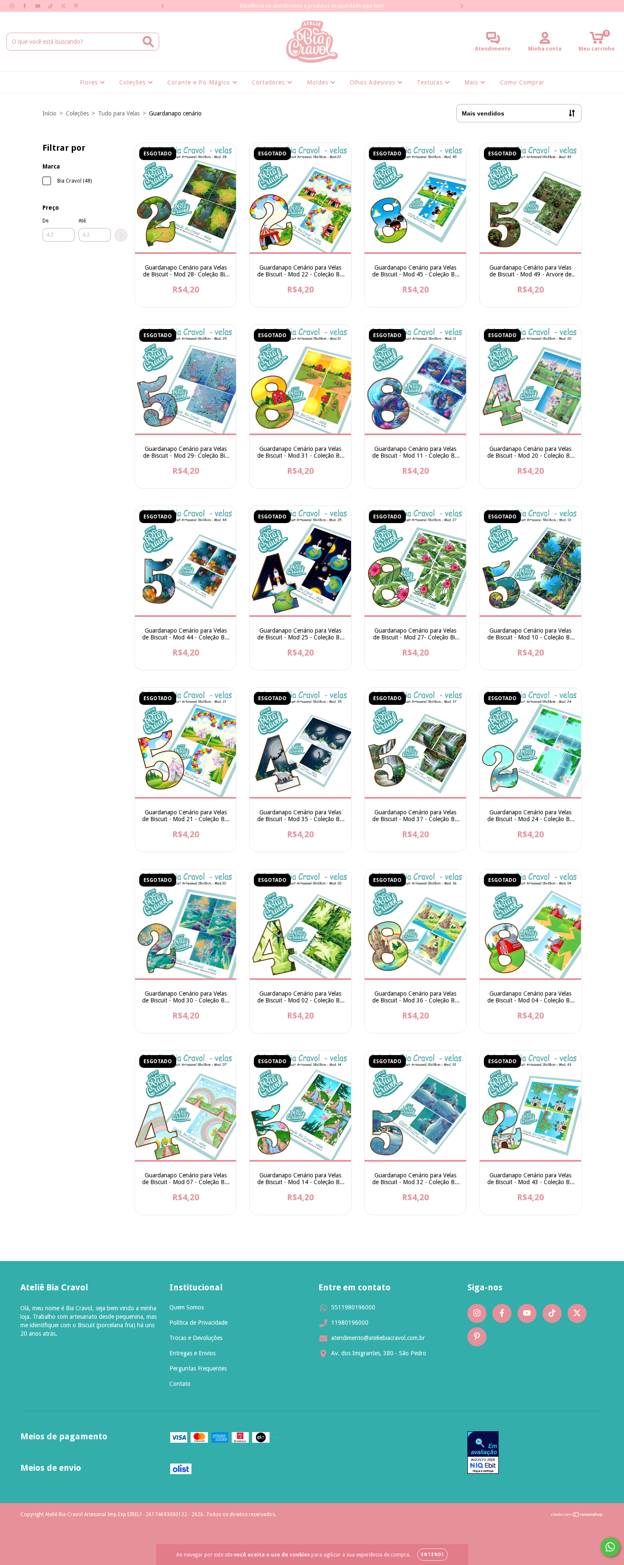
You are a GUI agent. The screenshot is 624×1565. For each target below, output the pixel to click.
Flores (90, 82)
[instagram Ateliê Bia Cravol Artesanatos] (12, 6)
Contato (180, 1383)
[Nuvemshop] (577, 1516)
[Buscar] (148, 42)
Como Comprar (522, 82)
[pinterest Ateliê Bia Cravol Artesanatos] (76, 6)
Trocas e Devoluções (195, 1337)
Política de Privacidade (198, 1322)
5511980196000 (353, 1307)
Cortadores (269, 82)
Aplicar (121, 235)
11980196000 (349, 1322)
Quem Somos (186, 1307)
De (45, 221)
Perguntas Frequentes (198, 1368)
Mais (472, 82)
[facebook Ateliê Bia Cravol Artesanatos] (25, 6)
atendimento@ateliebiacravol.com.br (378, 1337)
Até (82, 221)
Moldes (318, 82)
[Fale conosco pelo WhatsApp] (610, 1547)
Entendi (432, 1554)
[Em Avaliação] (483, 1453)
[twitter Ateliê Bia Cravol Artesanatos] (64, 6)
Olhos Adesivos (373, 82)
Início (49, 113)
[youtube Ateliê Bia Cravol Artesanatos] (38, 6)
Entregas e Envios (192, 1353)
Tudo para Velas (119, 113)
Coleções (133, 82)
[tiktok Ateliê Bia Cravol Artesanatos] (51, 6)
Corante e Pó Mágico (199, 82)
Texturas (431, 82)
